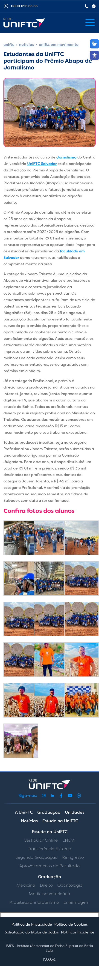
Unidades (74, 812)
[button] (94, 55)
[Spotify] (79, 795)
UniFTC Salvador (42, 163)
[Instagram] (44, 795)
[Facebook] (61, 795)
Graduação (48, 812)
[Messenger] (94, 6)
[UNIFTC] (24, 23)
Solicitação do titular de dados (32, 932)
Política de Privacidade (32, 924)
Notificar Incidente (77, 932)
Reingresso (73, 857)
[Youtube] (70, 795)
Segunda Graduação (36, 857)
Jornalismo (66, 157)
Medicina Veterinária (49, 894)
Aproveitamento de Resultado (49, 866)
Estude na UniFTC (60, 821)
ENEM (68, 840)
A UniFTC (24, 812)
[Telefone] (86, 6)
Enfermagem (77, 902)
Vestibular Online (41, 840)
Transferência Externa (49, 849)
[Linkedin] (52, 795)
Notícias (29, 821)
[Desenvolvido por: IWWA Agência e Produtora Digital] (50, 960)
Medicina (25, 885)
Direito (46, 885)
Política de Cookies (71, 924)
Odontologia (70, 885)
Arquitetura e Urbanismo (34, 902)
